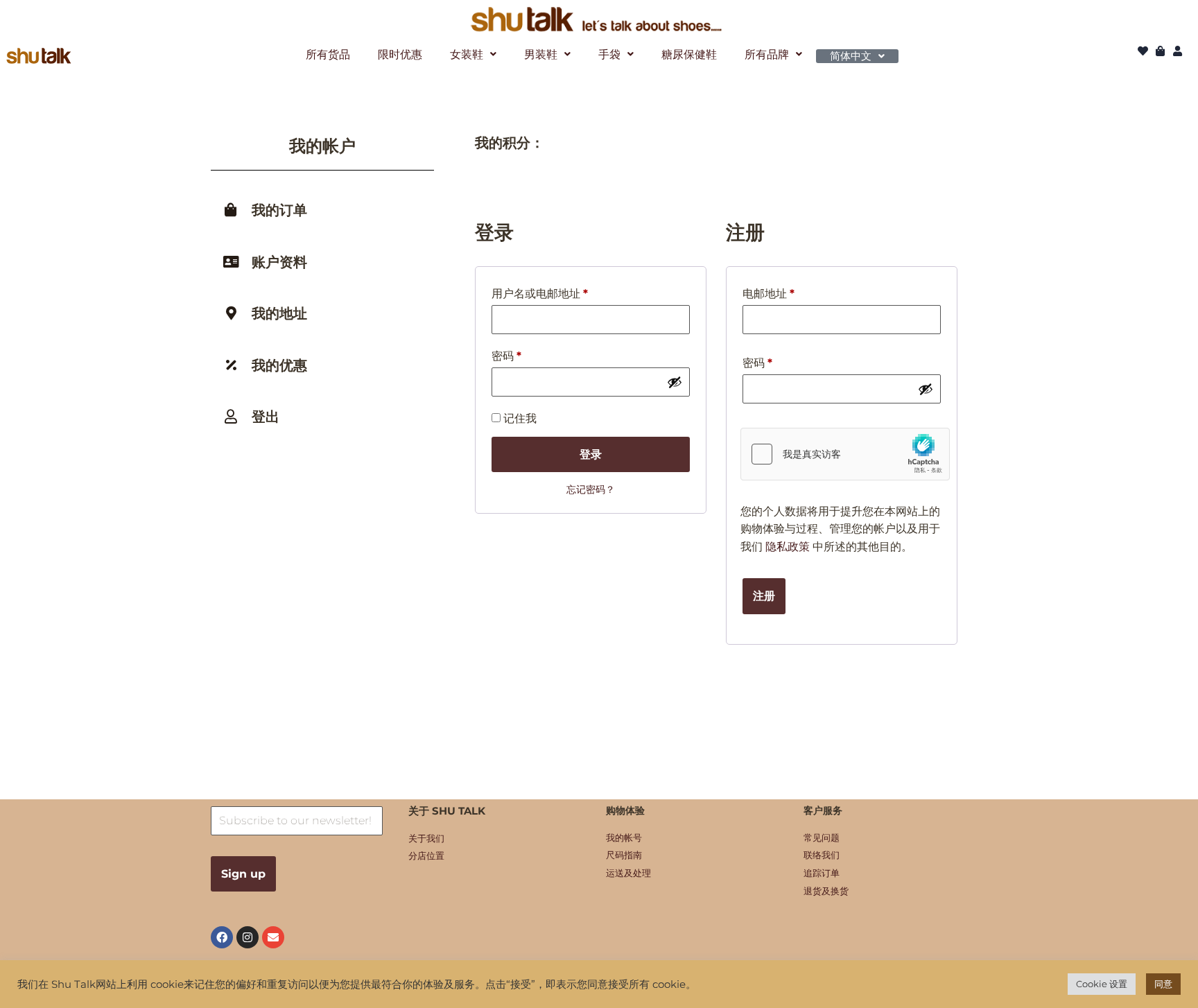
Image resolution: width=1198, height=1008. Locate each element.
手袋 (609, 54)
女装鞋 (466, 54)
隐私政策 (787, 546)
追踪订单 (822, 872)
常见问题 (822, 837)
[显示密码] (674, 382)
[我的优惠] (231, 365)
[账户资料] (231, 262)
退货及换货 (826, 890)
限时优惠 (400, 54)
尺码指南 (624, 854)
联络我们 (822, 854)
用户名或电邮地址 (540, 295)
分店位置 (426, 855)
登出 (265, 416)
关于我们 (426, 838)
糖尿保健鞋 (689, 54)
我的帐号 (624, 837)
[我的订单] (231, 210)
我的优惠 (279, 365)
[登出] (231, 417)
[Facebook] (222, 937)
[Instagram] (247, 937)
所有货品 (328, 54)
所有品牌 (767, 54)
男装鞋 (540, 54)
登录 (591, 454)
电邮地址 (769, 295)
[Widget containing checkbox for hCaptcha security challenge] (845, 454)
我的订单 (279, 210)
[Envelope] (273, 937)
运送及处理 (628, 872)
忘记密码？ (590, 489)
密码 (506, 358)
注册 (764, 595)
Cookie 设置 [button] (1101, 983)
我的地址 (279, 313)
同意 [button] (1163, 983)
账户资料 (279, 262)
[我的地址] (231, 313)
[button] (473, 54)
